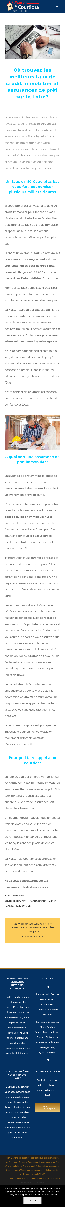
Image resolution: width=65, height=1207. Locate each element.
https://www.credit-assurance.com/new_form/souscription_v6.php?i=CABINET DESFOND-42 (30, 900)
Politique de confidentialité (32, 1182)
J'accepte (32, 1200)
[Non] (61, 1195)
